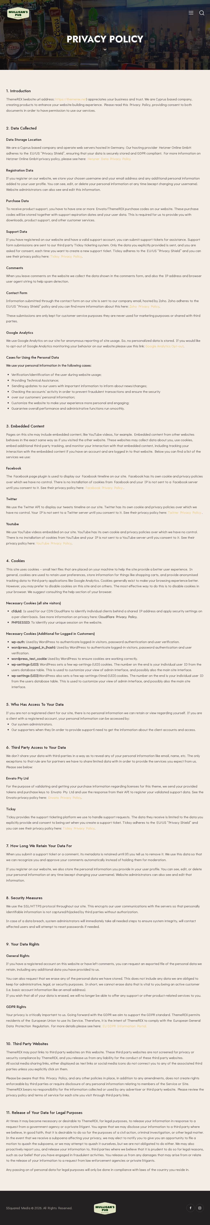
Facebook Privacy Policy (104, 487)
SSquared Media (18, 1208)
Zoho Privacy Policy (144, 306)
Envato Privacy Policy (64, 797)
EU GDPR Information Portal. (125, 1026)
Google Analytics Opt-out (164, 346)
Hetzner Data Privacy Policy (109, 158)
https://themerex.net (70, 99)
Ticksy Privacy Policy (66, 256)
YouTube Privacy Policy (54, 543)
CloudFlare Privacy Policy (117, 616)
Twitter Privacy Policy (185, 512)
